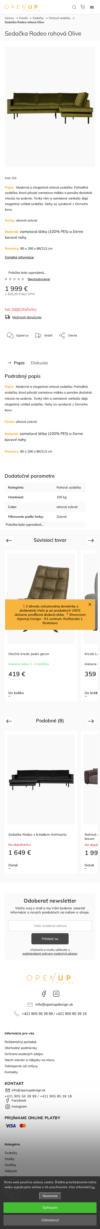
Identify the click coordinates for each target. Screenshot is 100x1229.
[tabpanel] (41, 802)
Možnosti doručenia (26, 317)
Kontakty (11, 1072)
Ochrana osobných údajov (24, 1054)
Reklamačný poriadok (21, 1042)
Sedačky (11, 1153)
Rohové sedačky (69, 487)
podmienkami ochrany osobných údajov (50, 953)
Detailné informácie (19, 257)
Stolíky (9, 1159)
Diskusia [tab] (39, 362)
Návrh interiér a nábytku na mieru (29, 1060)
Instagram (56, 993)
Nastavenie (50, 1196)
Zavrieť (84, 347)
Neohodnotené (39, 279)
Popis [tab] (19, 362)
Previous (9, 540)
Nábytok (11, 1171)
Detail (12, 865)
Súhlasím (50, 1207)
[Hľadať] (74, 6)
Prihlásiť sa (50, 939)
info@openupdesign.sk (54, 1004)
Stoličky (10, 1165)
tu (93, 1187)
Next (92, 540)
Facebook (43, 993)
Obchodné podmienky (21, 1048)
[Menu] (92, 7)
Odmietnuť (50, 1220)
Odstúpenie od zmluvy (21, 1066)
